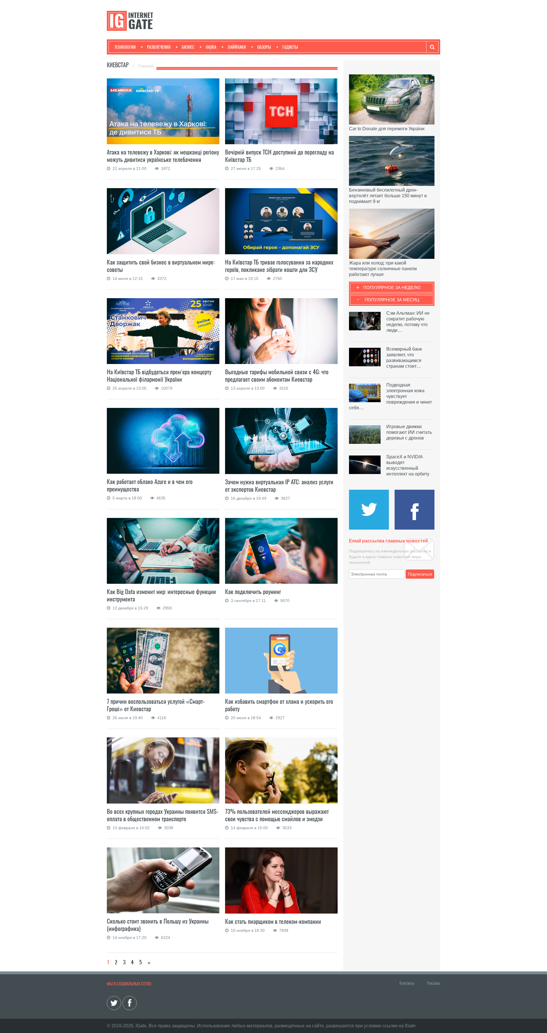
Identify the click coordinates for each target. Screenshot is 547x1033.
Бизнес (188, 47)
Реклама (433, 983)
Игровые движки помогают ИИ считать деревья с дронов (409, 432)
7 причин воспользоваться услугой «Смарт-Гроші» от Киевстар (156, 705)
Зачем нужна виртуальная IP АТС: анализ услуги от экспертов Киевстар (279, 485)
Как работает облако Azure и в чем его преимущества (150, 485)
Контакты (406, 983)
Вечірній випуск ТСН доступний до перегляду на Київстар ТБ (279, 156)
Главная (146, 66)
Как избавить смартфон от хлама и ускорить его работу (279, 705)
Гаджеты (290, 47)
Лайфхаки (237, 47)
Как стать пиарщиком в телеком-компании (273, 921)
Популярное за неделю (392, 287)
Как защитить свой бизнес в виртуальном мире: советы (161, 266)
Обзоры (264, 47)
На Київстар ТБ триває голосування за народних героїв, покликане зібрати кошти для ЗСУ (279, 266)
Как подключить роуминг (253, 591)
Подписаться (420, 574)
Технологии (125, 47)
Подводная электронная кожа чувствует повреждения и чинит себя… (390, 396)
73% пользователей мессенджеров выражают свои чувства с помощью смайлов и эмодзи (277, 815)
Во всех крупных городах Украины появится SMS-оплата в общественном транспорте (163, 815)
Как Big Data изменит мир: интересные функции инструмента (161, 595)
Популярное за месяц (392, 299)
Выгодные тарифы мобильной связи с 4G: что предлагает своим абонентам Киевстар (276, 375)
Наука (211, 47)
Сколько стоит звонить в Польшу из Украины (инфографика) (158, 925)
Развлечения (158, 47)
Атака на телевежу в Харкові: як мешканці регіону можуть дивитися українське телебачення (163, 156)
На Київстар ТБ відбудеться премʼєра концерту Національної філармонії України (159, 375)
